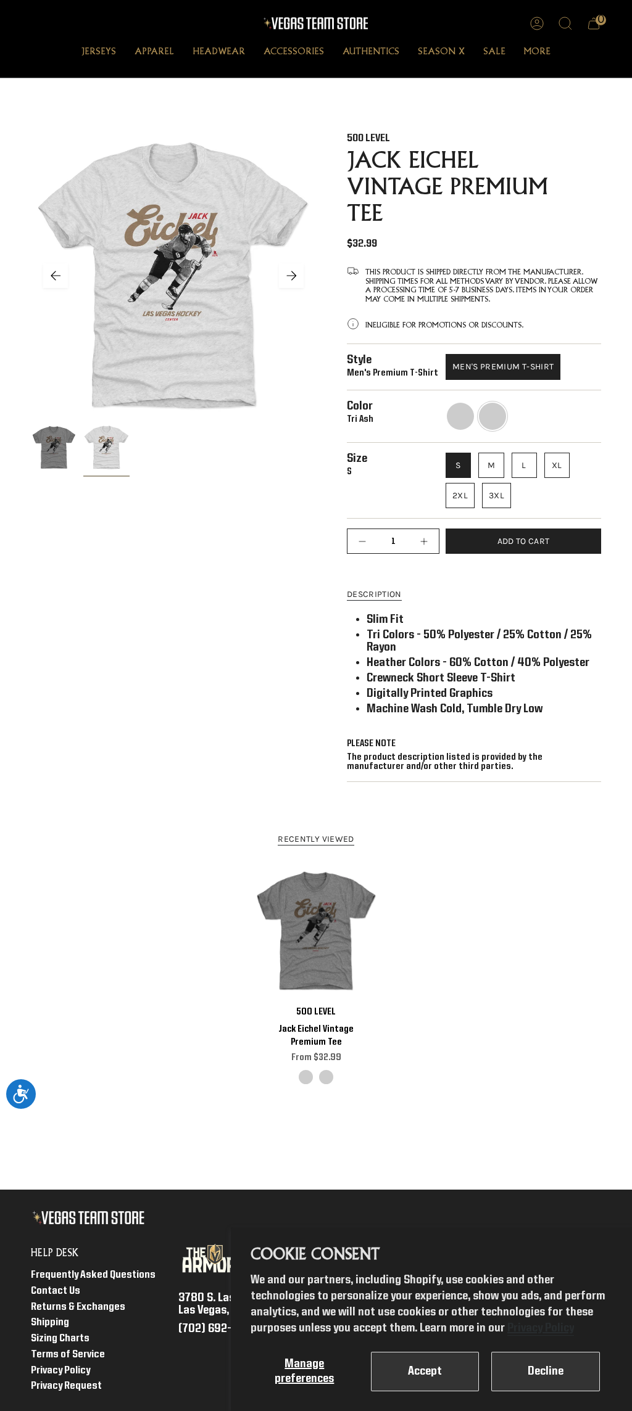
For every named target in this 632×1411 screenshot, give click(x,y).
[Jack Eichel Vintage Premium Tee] (316, 931)
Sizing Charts (60, 1338)
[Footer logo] (91, 1218)
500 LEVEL (368, 138)
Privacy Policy (540, 1328)
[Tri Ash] (326, 1077)
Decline (545, 1371)
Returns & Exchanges (78, 1307)
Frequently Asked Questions (93, 1275)
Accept (425, 1371)
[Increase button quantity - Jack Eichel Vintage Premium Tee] (420, 541)
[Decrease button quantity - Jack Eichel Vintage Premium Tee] (365, 541)
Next (291, 275)
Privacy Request (66, 1386)
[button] (98, 53)
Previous (55, 275)
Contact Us (55, 1291)
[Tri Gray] (306, 1077)
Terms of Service (68, 1354)
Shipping (50, 1322)
